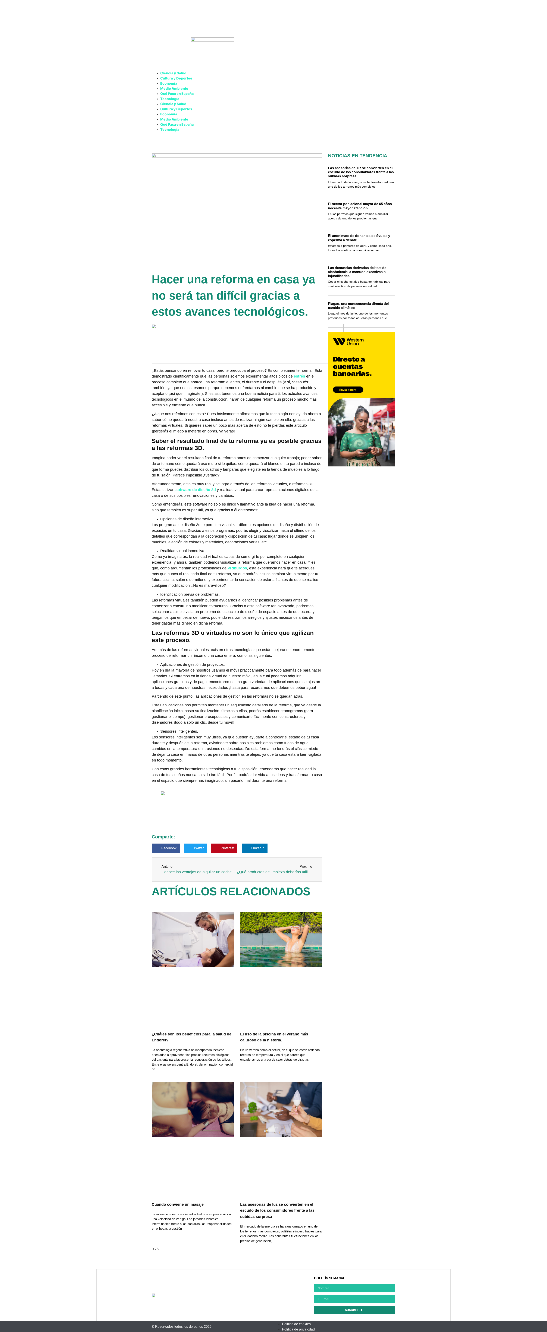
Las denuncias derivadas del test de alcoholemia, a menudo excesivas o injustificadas (357, 272)
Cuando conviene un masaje (178, 1204)
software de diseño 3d (195, 490)
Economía (168, 83)
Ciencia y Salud (173, 73)
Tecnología (169, 99)
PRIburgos (237, 568)
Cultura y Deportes (176, 78)
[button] (166, 848)
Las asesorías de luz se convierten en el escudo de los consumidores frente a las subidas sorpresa (277, 1210)
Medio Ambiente (174, 88)
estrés (299, 376)
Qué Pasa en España (177, 93)
